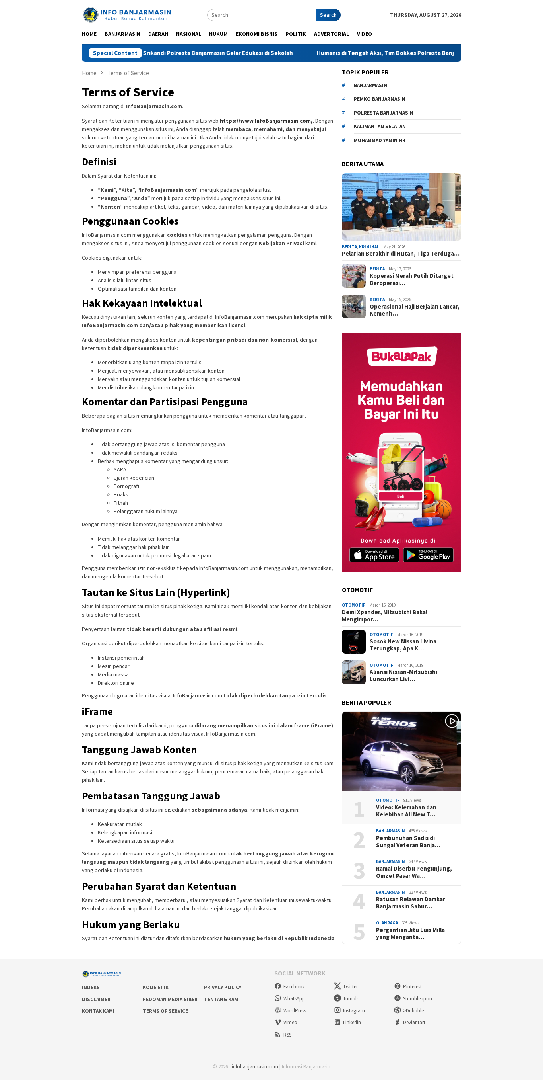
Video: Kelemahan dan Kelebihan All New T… (406, 811)
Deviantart (414, 1022)
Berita (349, 247)
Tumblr (350, 998)
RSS (287, 1034)
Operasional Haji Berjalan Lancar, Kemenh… (415, 310)
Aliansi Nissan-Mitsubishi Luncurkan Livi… (403, 675)
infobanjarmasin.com (255, 1066)
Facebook (294, 986)
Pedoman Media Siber (170, 999)
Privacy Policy (222, 987)
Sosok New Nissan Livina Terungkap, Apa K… (403, 645)
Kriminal (369, 247)
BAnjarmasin (370, 85)
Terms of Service (165, 1011)
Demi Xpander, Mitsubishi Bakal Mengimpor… (384, 616)
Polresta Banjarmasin (383, 112)
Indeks (91, 987)
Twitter (350, 986)
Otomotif (353, 605)
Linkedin (352, 1022)
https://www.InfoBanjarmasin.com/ (266, 120)
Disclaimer (96, 999)
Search (328, 14)
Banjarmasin (390, 831)
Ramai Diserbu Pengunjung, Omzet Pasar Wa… (414, 872)
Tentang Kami (222, 999)
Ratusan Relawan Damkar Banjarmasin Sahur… (410, 903)
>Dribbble (413, 1010)
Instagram (354, 1010)
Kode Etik (156, 987)
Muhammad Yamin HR (379, 140)
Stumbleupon (417, 998)
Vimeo (290, 1022)
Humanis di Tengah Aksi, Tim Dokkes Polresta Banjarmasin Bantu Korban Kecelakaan (398, 53)
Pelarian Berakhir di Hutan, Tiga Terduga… (401, 253)
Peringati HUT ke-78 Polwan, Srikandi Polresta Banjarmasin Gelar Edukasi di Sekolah (144, 53)
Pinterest (412, 986)
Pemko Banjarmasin (379, 99)
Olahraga (387, 923)
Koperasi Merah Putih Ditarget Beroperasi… (412, 279)
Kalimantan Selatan (380, 126)
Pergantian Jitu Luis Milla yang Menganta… (410, 933)
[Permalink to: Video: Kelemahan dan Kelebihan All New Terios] (401, 751)
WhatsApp (294, 998)
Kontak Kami (98, 1011)
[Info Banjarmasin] (127, 14)
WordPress (294, 1010)
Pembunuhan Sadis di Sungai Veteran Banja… (408, 841)
